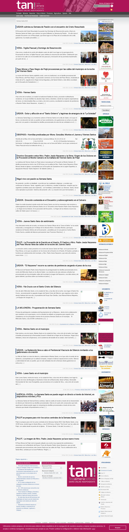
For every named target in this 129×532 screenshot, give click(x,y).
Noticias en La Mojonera (104, 280)
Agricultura (57, 13)
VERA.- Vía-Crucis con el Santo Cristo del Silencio (39, 286)
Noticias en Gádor (103, 277)
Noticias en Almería (103, 249)
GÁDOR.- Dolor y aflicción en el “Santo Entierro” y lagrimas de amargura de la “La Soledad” (56, 113)
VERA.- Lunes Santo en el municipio (32, 373)
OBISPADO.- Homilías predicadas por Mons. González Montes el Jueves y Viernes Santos (56, 134)
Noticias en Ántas (103, 267)
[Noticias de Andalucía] (105, 122)
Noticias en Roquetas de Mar (106, 252)
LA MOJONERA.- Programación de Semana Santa (38, 308)
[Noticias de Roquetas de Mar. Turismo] (105, 133)
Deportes (32, 13)
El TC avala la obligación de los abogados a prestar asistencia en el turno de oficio (27, 484)
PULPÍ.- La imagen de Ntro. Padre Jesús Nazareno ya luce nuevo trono (48, 439)
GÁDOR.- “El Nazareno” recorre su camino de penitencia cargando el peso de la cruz (54, 265)
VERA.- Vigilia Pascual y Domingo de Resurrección (39, 48)
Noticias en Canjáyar (103, 275)
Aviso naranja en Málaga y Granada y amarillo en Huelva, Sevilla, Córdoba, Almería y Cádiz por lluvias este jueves (27, 493)
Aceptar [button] (117, 527)
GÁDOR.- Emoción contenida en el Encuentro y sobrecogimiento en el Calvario (51, 200)
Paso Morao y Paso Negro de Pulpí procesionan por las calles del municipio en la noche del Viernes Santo (56, 70)
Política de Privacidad (31, 16)
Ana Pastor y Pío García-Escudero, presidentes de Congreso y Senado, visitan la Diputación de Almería (106, 337)
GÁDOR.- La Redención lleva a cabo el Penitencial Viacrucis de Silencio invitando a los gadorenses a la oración (55, 351)
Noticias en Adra (103, 258)
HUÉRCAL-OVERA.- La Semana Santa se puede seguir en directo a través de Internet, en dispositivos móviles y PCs (55, 395)
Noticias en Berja (103, 261)
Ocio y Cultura (41, 13)
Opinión (64, 13)
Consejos (108, 294)
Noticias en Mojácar (103, 283)
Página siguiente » (21, 459)
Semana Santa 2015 (79, 43)
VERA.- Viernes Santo (26, 92)
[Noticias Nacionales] (105, 144)
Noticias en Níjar (102, 264)
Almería (25, 13)
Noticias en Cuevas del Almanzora (104, 271)
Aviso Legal (19, 16)
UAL (70, 13)
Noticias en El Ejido (103, 255)
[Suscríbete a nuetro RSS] (111, 10)
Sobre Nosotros (44, 16)
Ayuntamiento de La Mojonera (67, 324)
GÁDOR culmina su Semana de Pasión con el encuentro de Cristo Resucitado (51, 27)
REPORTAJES (106, 320)
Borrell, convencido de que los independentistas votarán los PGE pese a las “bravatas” (27, 478)
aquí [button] (93, 529)
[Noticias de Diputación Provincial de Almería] (105, 155)
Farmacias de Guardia (106, 470)
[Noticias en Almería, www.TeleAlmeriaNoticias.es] (31, 6)
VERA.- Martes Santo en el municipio (33, 329)
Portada (18, 13)
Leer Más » (94, 43)
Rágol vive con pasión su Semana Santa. (34, 179)
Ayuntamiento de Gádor (67, 216)
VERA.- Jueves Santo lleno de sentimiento (35, 221)
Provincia (50, 13)
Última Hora (87, 43)
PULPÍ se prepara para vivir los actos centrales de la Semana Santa (46, 417)
